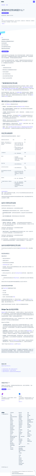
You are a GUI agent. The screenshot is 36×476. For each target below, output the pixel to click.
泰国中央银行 (22, 106)
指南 (28, 414)
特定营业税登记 (23, 248)
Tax (10, 446)
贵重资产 (19, 115)
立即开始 (3, 389)
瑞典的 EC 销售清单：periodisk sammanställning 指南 (12, 371)
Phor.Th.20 (16, 277)
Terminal (11, 447)
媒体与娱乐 (20, 439)
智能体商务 (20, 416)
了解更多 (3, 23)
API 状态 (20, 459)
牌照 (28, 423)
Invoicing (11, 432)
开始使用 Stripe (4, 12)
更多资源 (3, 4)
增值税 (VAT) (19, 92)
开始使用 (18, 343)
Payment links (12, 437)
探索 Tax (3, 400)
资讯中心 (28, 433)
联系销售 (8, 389)
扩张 (18, 121)
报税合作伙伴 (16, 340)
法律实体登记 (5, 264)
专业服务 (20, 441)
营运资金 (24, 120)
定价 (11, 414)
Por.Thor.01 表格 (18, 272)
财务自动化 (20, 421)
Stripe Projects (21, 463)
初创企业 (20, 415)
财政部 (17, 106)
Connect (11, 423)
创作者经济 (20, 432)
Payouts (11, 440)
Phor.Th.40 (5, 288)
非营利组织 (20, 440)
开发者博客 (20, 464)
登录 (28, 443)
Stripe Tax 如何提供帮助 (6, 48)
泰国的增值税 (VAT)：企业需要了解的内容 (9, 370)
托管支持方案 (29, 441)
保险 (19, 437)
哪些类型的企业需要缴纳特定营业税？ (8, 41)
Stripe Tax (4, 312)
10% (14, 296)
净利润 (6, 96)
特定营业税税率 (4, 43)
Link (11, 434)
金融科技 (20, 433)
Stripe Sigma (12, 445)
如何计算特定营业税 (5, 44)
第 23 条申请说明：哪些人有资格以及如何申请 (10, 368)
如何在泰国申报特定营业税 (6, 46)
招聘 (28, 432)
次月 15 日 (31, 299)
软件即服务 (20, 429)
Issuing (11, 433)
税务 (7, 4)
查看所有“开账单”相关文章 (6, 365)
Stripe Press (29, 434)
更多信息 (12, 343)
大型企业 (20, 414)
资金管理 (20, 427)
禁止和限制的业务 (30, 421)
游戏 (19, 435)
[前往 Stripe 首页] (3, 412)
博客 (28, 416)
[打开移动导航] (34, 2)
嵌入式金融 (20, 420)
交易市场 (20, 425)
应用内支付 (20, 424)
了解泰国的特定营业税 (5, 39)
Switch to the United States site (17, 473)
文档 (19, 456)
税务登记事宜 (29, 330)
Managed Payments (13, 436)
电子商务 (20, 419)
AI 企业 (20, 431)
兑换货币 (20, 123)
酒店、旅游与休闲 (21, 436)
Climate (11, 421)
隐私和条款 (29, 420)
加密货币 (11, 424)
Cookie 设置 (29, 425)
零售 (19, 444)
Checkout (11, 420)
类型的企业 (9, 104)
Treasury (11, 449)
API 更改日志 (21, 460)
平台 (19, 428)
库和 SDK (20, 461)
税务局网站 (19, 300)
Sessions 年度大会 (30, 419)
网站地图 (28, 424)
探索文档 (20, 401)
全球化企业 (20, 423)
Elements (11, 427)
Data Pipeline (12, 425)
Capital (11, 419)
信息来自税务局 (4, 191)
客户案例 (28, 415)
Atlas (11, 415)
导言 (2, 37)
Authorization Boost (13, 416)
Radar (11, 441)
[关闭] (34, 471)
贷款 (8, 89)
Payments (12, 438)
